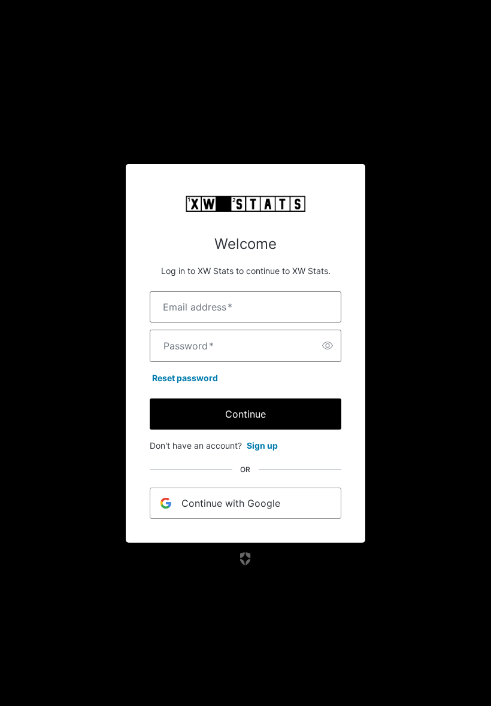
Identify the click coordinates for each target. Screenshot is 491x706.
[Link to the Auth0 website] (245, 558)
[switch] (327, 345)
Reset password (185, 378)
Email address (197, 307)
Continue (245, 414)
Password (188, 345)
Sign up (262, 445)
